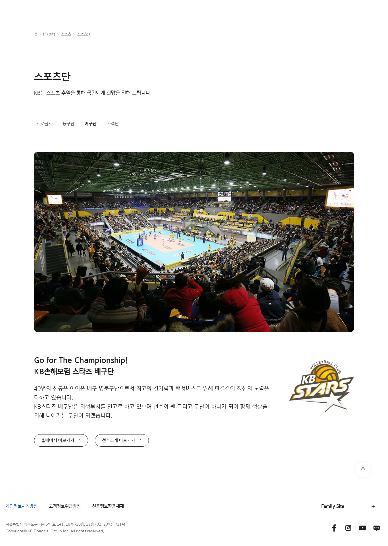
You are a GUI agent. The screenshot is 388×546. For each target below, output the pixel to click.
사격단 (113, 124)
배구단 (91, 124)
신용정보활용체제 (108, 506)
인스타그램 (348, 528)
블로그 (376, 528)
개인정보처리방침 (21, 506)
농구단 (68, 124)
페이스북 (334, 528)
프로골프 (44, 124)
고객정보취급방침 (65, 506)
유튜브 (362, 528)
